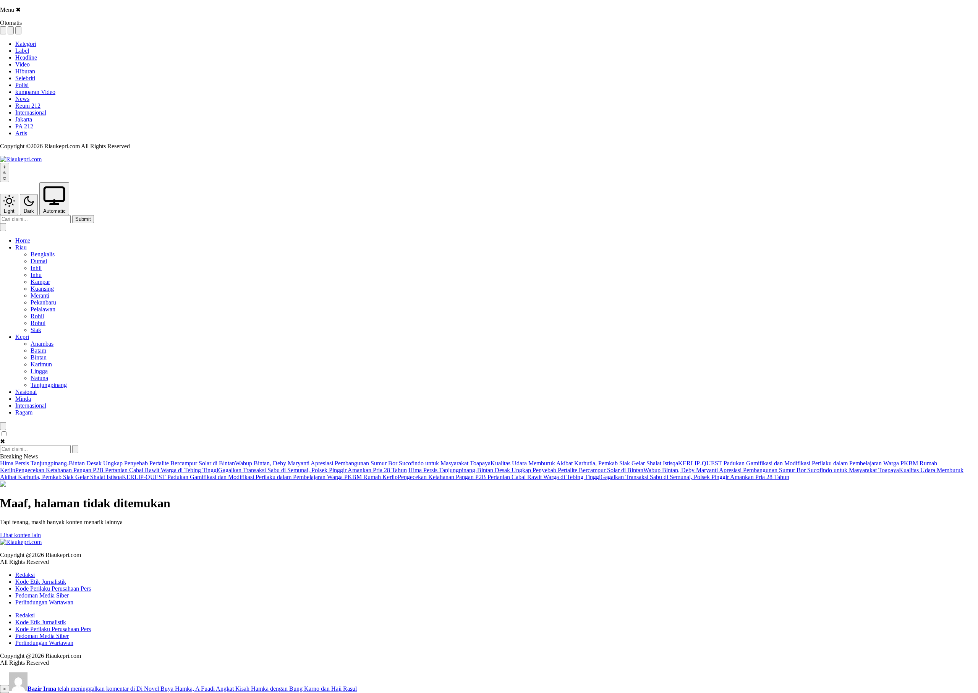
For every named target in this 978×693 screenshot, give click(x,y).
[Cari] (75, 449)
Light (9, 211)
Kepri (22, 337)
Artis (21, 133)
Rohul (38, 323)
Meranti (40, 295)
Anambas (42, 343)
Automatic (54, 211)
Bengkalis (43, 254)
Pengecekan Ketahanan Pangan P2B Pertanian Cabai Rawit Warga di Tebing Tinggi (116, 470)
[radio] (3, 30)
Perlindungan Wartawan (44, 602)
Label (22, 50)
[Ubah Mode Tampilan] (4, 172)
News (22, 99)
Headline (26, 57)
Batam (38, 350)
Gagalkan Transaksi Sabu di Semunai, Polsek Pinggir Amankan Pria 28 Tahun (312, 470)
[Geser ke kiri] (3, 227)
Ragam (23, 412)
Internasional (30, 112)
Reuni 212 (27, 105)
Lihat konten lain (20, 535)
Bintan (39, 357)
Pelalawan (43, 309)
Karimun (41, 364)
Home (22, 240)
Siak (36, 330)
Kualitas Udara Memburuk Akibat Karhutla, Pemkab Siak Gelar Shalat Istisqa (584, 463)
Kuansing (42, 288)
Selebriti (25, 78)
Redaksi (25, 575)
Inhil (36, 268)
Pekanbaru (43, 302)
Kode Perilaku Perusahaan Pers (53, 588)
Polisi (22, 85)
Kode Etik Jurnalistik (40, 581)
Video (22, 64)
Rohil (37, 316)
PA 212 (24, 126)
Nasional (26, 392)
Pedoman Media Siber (42, 595)
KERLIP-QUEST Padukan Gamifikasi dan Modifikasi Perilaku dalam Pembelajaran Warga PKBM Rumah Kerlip (260, 477)
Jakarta (23, 119)
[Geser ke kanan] (3, 426)
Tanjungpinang (49, 385)
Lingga (39, 371)
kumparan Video (35, 92)
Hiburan (25, 71)
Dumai (39, 261)
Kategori (25, 43)
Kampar (40, 281)
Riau (21, 247)
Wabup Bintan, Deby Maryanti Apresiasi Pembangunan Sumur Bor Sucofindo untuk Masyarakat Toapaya (363, 463)
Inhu (36, 275)
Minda (23, 398)
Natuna (39, 378)
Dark (29, 211)
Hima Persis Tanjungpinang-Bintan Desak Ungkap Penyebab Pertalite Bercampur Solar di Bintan (117, 463)
